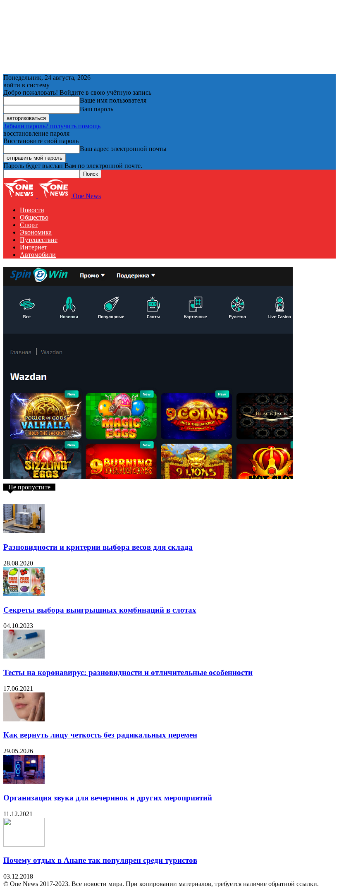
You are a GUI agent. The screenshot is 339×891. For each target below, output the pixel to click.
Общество (34, 217)
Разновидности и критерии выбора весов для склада (98, 547)
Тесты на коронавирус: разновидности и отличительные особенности (128, 672)
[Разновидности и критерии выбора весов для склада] (24, 530)
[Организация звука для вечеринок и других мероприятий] (24, 781)
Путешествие (38, 239)
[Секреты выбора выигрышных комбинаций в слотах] (24, 593)
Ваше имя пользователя (113, 100)
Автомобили (38, 254)
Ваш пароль (96, 109)
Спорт (29, 224)
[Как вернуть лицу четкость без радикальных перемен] (24, 719)
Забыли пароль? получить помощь (51, 125)
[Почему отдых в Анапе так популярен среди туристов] (24, 844)
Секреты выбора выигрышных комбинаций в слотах (99, 610)
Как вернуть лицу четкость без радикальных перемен (100, 735)
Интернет (33, 247)
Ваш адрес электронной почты (123, 148)
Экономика (36, 232)
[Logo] (20, 195)
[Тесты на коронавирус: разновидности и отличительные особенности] (24, 656)
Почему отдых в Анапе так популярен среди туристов (100, 860)
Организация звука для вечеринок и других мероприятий (107, 797)
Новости (32, 209)
